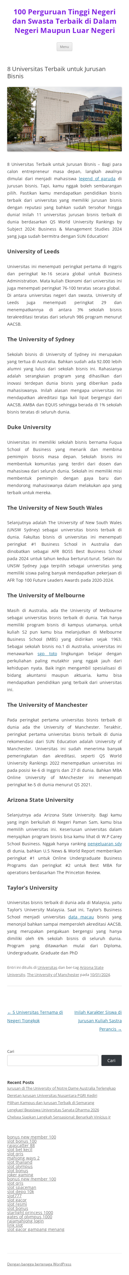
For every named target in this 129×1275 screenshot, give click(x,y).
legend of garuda (97, 178)
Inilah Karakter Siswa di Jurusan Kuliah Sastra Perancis (98, 1020)
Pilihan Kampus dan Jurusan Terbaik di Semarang (50, 1102)
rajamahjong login (25, 1221)
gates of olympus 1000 (29, 1217)
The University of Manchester (53, 974)
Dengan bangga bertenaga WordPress (39, 1264)
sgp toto (47, 653)
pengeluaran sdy (105, 844)
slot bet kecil (19, 1149)
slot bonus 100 (22, 1141)
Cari (10, 1051)
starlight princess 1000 (30, 1212)
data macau (81, 917)
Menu (64, 46)
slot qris (15, 1154)
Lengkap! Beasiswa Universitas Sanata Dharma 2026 (53, 1109)
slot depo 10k (20, 1191)
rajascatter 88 (21, 1145)
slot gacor (17, 1200)
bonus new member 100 (31, 1137)
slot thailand (19, 1162)
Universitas (47, 967)
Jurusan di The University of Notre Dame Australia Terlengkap (61, 1088)
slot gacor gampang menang (35, 1229)
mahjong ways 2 (23, 1158)
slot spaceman (21, 1187)
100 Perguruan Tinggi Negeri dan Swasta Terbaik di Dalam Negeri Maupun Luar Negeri (64, 21)
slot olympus (20, 1166)
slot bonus (17, 1170)
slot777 (14, 1196)
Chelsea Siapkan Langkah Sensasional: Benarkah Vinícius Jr (59, 1117)
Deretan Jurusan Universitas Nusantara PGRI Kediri (52, 1095)
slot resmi (17, 1204)
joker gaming (20, 1175)
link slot (15, 1225)
